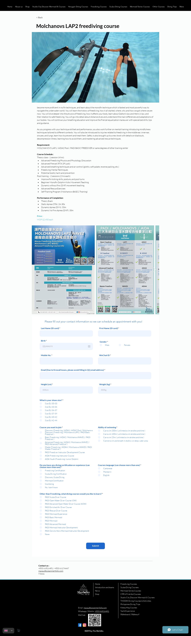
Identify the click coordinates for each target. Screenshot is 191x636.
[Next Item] (154, 269)
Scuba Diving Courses (129, 587)
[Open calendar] (89, 346)
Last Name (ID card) (50, 328)
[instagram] (84, 625)
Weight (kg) (104, 384)
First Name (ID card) (108, 328)
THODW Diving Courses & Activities (135, 601)
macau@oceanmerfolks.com (50, 571)
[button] (19, 7)
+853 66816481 (102, 611)
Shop (97, 594)
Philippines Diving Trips (130, 604)
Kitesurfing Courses (128, 607)
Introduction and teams (104, 587)
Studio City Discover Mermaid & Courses (137, 597)
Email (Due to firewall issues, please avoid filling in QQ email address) (72, 370)
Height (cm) (46, 384)
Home (97, 584)
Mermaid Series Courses (130, 591)
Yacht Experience (127, 611)
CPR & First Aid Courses (130, 594)
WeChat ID (104, 355)
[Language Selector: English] (8, 630)
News (97, 591)
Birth (44, 341)
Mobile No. (46, 355)
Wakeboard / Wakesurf (129, 614)
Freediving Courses (128, 584)
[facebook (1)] (80, 625)
